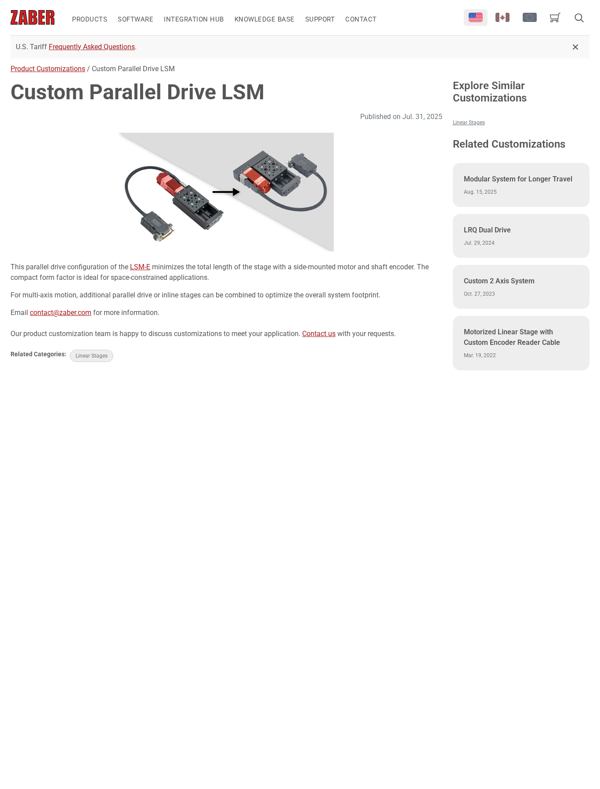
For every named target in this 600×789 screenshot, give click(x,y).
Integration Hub (194, 19)
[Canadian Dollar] (503, 17)
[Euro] (530, 17)
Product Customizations (48, 69)
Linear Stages (92, 356)
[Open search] (578, 17)
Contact (361, 19)
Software (135, 19)
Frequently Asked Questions (92, 47)
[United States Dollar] (476, 17)
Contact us (319, 333)
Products (89, 19)
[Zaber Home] (32, 17)
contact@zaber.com (60, 312)
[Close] (575, 47)
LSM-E (140, 267)
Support (320, 19)
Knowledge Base (265, 19)
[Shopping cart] (555, 17)
